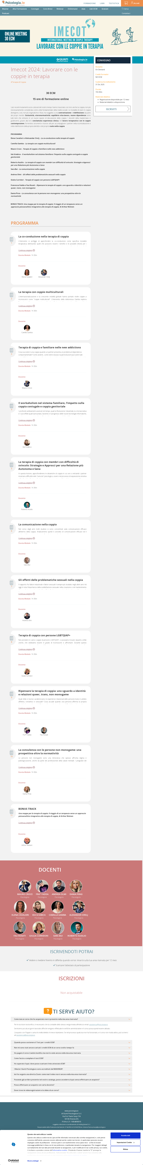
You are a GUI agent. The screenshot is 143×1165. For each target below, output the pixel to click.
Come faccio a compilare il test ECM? (29, 1058)
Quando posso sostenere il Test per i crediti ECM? (34, 1042)
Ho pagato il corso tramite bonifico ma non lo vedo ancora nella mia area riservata (47, 1053)
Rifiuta (125, 1149)
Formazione (90, 3)
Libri (102, 3)
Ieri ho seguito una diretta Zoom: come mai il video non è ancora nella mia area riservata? (50, 1074)
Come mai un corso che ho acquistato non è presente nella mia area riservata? (46, 1019)
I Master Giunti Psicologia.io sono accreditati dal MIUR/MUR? (38, 1069)
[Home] (13, 3)
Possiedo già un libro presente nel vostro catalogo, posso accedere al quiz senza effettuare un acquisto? (57, 1079)
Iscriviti (111, 109)
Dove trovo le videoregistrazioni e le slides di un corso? (36, 1090)
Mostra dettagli (33, 1161)
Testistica (114, 3)
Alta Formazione (20, 9)
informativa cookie (60, 1150)
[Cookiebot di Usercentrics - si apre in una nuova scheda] (13, 1160)
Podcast (5, 13)
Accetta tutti (125, 1135)
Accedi (136, 3)
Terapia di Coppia (19, 82)
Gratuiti (105, 9)
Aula (83, 9)
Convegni (35, 9)
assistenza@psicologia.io (98, 1024)
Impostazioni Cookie (124, 1142)
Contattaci (126, 13)
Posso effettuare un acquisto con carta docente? (34, 1085)
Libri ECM (93, 9)
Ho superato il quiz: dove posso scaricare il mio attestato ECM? (39, 1063)
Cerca (126, 9)
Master (5, 9)
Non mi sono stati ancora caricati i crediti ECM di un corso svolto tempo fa (44, 1048)
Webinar (60, 9)
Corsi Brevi (47, 9)
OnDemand (72, 9)
